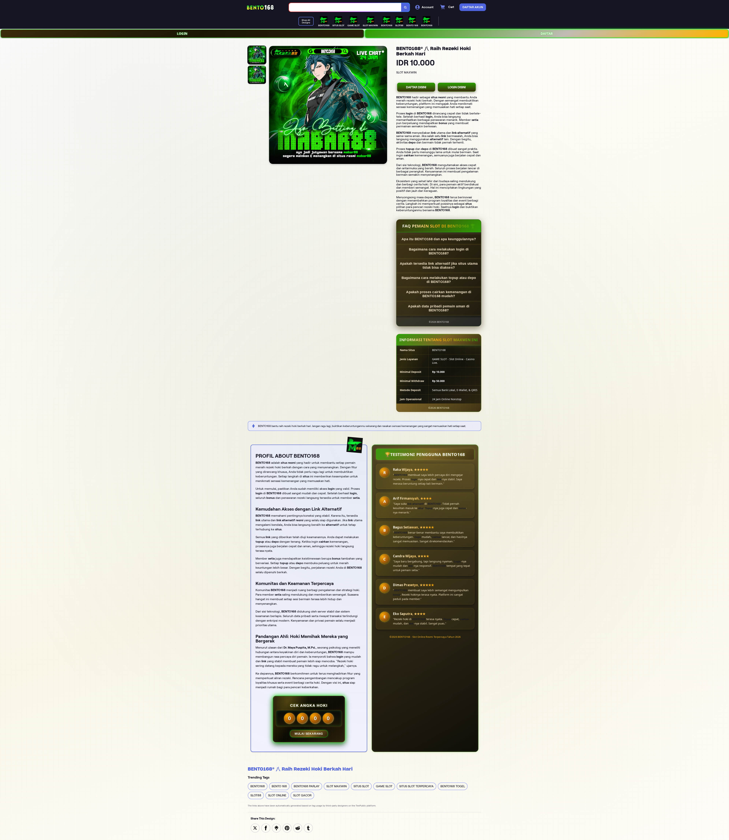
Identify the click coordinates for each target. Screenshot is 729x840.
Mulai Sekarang (309, 733)
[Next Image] (384, 105)
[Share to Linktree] (276, 827)
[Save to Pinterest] (287, 827)
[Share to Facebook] (265, 827)
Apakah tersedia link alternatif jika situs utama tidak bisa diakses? (439, 265)
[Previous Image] (272, 105)
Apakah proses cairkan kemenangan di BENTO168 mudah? (438, 294)
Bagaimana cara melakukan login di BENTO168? (439, 251)
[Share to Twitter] (255, 827)
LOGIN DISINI (457, 87)
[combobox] (345, 7)
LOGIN (182, 33)
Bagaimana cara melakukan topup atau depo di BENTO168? (439, 280)
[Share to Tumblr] (308, 827)
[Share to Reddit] (297, 827)
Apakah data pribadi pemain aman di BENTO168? (438, 308)
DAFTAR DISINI (416, 87)
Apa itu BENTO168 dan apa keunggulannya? (439, 239)
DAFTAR (547, 33)
